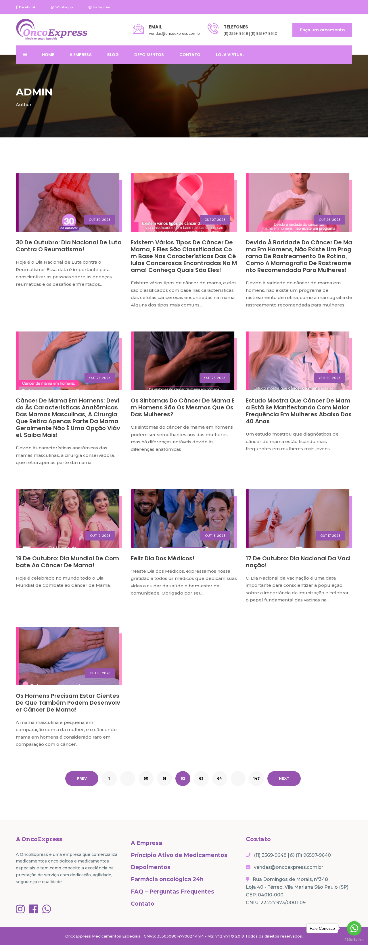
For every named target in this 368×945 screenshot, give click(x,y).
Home (48, 54)
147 (256, 778)
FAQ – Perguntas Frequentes (172, 891)
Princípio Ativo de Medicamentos (179, 855)
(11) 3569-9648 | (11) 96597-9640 (250, 33)
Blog (113, 54)
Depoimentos (149, 54)
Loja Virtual (230, 54)
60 (145, 778)
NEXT (284, 778)
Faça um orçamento (322, 29)
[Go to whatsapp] (354, 928)
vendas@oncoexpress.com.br (175, 33)
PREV (82, 778)
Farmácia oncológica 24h (167, 879)
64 (219, 778)
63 (201, 778)
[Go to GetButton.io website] (354, 939)
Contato (189, 54)
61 (164, 778)
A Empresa (81, 54)
